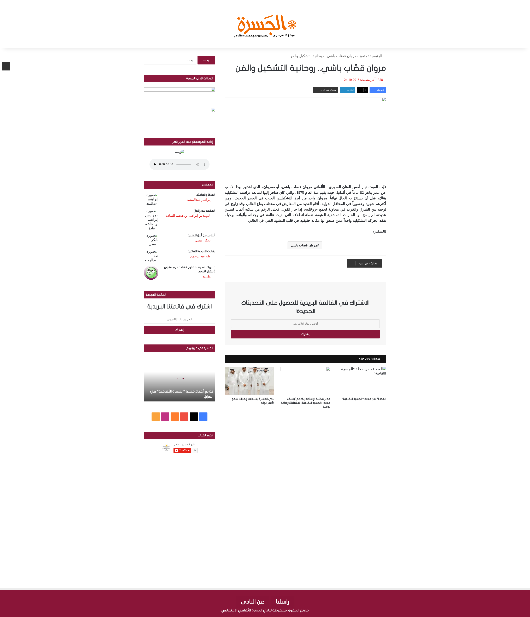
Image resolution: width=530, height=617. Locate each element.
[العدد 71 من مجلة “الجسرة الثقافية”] (361, 381)
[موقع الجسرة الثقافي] (265, 23)
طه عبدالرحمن (200, 256)
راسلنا (282, 602)
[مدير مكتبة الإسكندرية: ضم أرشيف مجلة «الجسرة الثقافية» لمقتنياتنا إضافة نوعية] (305, 381)
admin (206, 276)
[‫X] (194, 416)
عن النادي (252, 602)
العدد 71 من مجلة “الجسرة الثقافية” (364, 398)
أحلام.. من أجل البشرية (201, 235)
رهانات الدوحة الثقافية (201, 251)
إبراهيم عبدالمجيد (199, 199)
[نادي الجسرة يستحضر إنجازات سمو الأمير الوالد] (249, 381)
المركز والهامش (205, 194)
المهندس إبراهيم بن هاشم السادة (188, 215)
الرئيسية (376, 56)
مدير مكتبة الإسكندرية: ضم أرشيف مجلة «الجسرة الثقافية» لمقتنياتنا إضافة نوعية (305, 402)
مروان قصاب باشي (304, 245)
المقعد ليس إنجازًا (204, 210)
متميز (363, 56)
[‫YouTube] (184, 416)
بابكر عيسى (203, 240)
